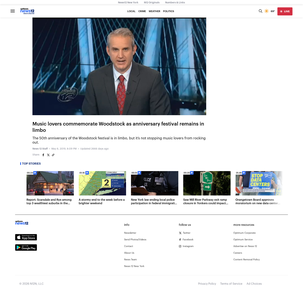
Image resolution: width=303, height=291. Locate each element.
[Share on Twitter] (48, 155)
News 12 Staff (40, 149)
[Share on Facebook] (43, 155)
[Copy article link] (53, 155)
